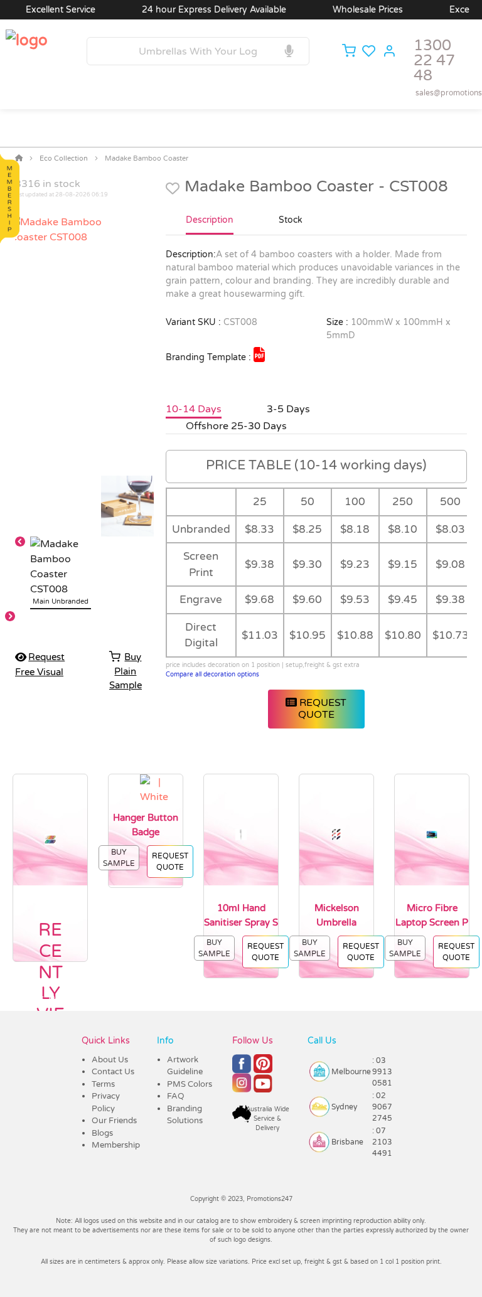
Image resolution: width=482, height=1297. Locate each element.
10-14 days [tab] (194, 409)
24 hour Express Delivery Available (199, 9)
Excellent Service (46, 9)
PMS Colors (189, 1084)
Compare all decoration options (212, 674)
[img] (259, 354)
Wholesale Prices (353, 9)
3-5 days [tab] (288, 409)
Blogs (102, 1133)
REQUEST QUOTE (321, 709)
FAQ (176, 1096)
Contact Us (113, 1072)
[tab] (209, 225)
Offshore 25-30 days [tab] (236, 426)
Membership (116, 1145)
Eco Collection (64, 158)
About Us (110, 1060)
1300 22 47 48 (434, 60)
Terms (103, 1084)
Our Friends (114, 1121)
